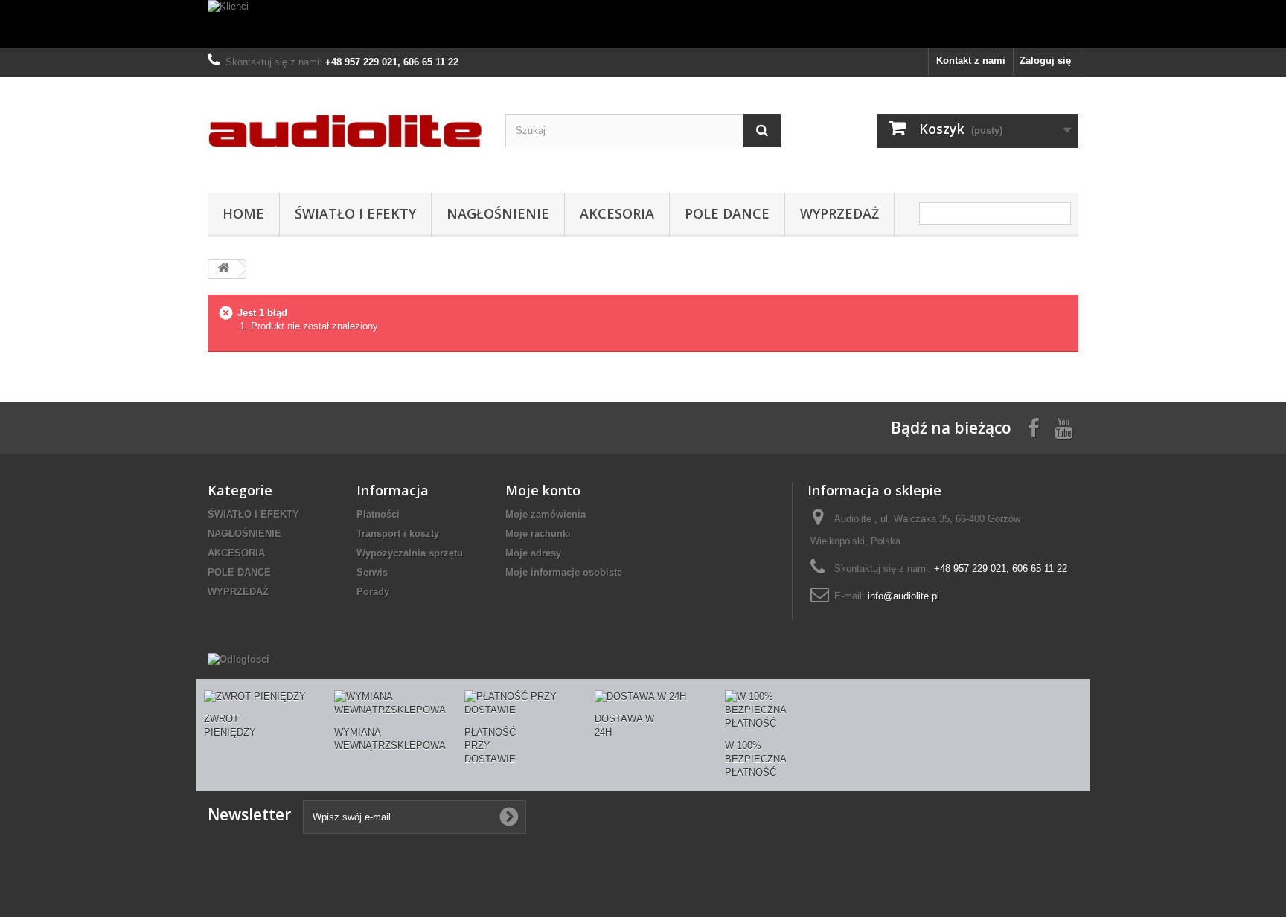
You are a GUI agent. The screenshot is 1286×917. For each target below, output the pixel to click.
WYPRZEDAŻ (839, 213)
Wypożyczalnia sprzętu (409, 553)
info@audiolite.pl (903, 596)
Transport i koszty (397, 533)
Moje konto (542, 490)
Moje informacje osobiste (563, 572)
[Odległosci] (238, 659)
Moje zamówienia (545, 514)
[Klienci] (643, 24)
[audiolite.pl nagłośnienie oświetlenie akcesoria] (345, 131)
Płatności (378, 514)
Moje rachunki (538, 533)
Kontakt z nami (970, 60)
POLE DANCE (727, 213)
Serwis (372, 572)
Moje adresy (533, 553)
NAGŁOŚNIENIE (498, 213)
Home (243, 213)
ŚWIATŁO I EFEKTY (355, 213)
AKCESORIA (617, 213)
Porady (372, 591)
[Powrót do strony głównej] (223, 269)
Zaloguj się (1045, 60)
